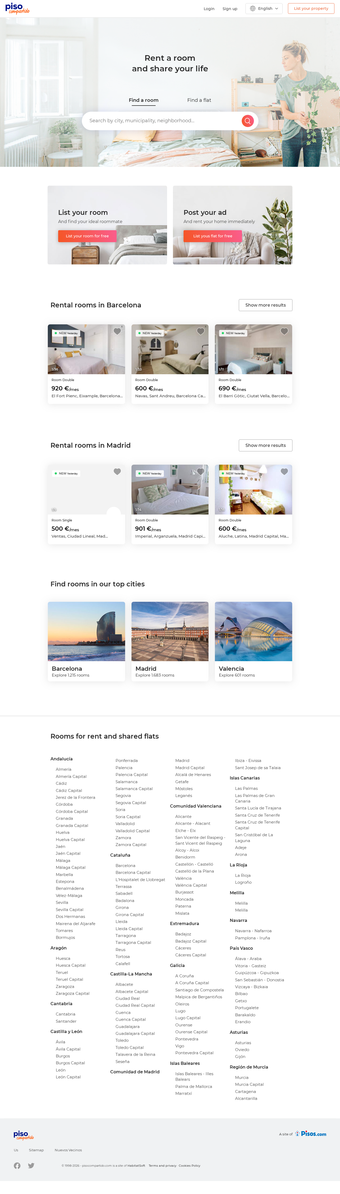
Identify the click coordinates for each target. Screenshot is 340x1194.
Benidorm (185, 857)
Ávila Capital (68, 1049)
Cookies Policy (189, 1165)
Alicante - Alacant (192, 823)
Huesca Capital (71, 965)
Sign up (230, 8)
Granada (64, 818)
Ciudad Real (128, 998)
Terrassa (124, 886)
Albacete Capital (132, 991)
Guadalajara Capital (135, 1033)
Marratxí (183, 1093)
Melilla (241, 903)
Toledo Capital (130, 1047)
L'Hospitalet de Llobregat (140, 879)
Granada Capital (72, 825)
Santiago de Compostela (199, 989)
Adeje (240, 847)
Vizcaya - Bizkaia (251, 986)
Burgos (63, 1055)
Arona (241, 854)
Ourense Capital (191, 1031)
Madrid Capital (190, 767)
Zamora (123, 837)
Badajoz (183, 933)
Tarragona (126, 935)
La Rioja (243, 875)
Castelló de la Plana (194, 871)
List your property (311, 8)
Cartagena (245, 1091)
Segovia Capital (131, 802)
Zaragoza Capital (73, 993)
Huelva (63, 832)
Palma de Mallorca (193, 1086)
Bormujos (65, 937)
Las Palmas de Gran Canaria (255, 798)
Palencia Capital (132, 774)
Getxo (241, 1000)
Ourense (183, 1024)
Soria (120, 809)
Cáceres (183, 948)
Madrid (182, 760)
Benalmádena (70, 888)
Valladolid (125, 823)
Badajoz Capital (190, 941)
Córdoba (64, 804)
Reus (120, 949)
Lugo (180, 1010)
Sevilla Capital (69, 909)
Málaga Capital (71, 867)
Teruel (62, 972)
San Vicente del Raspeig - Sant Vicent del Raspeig (200, 840)
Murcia (242, 1077)
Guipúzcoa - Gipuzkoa (257, 972)
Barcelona (125, 865)
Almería (63, 769)
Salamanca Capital (134, 788)
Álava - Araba (248, 958)
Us (16, 1150)
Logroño (243, 882)
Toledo (122, 1040)
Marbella (64, 874)
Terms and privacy (162, 1165)
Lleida (122, 921)
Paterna (183, 906)
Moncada (184, 899)
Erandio (242, 1021)
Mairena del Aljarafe (75, 923)
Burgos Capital (70, 1062)
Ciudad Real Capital (135, 1005)
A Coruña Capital (192, 982)
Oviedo (242, 1049)
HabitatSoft (136, 1165)
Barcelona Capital (133, 872)
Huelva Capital (70, 839)
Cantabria (65, 1014)
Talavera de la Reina (135, 1054)
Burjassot (184, 892)
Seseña (123, 1061)
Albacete (124, 984)
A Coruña (184, 975)
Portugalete (247, 1007)
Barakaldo (245, 1014)
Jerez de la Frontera (75, 797)
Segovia (123, 795)
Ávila (60, 1041)
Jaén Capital (68, 853)
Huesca (63, 958)
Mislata (182, 913)
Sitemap (36, 1150)
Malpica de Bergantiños (198, 996)
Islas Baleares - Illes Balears (194, 1076)
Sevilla (62, 902)
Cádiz (61, 783)
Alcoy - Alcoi (187, 850)
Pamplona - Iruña (252, 937)
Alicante (183, 816)
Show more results (265, 305)
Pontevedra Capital (194, 1052)
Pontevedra (186, 1039)
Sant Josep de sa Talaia (258, 767)
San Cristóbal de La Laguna (254, 837)
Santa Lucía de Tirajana (258, 807)
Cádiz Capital (69, 790)
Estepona (65, 881)
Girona (122, 907)
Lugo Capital (188, 1017)
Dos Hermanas (70, 916)
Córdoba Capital (72, 811)
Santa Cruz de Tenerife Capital (257, 825)
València (183, 878)
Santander (66, 1021)
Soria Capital (128, 816)
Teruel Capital (69, 979)
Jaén (60, 846)
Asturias (243, 1042)
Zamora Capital (131, 844)
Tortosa (123, 956)
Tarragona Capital (133, 942)
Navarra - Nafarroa (253, 930)
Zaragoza (65, 986)
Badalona (125, 900)
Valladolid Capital (133, 830)
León (61, 1070)
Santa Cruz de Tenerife (257, 815)
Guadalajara (128, 1026)
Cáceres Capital (190, 954)
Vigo (179, 1045)
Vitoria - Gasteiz (250, 965)
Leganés (183, 795)
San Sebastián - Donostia (259, 979)
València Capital (191, 885)
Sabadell (124, 893)
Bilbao (241, 993)
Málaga (63, 860)
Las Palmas (246, 788)
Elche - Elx (185, 830)
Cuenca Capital (131, 1019)
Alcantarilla (246, 1098)
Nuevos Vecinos (68, 1150)
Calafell (123, 963)
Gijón (240, 1056)
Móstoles (184, 788)
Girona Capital (130, 914)
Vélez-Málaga (69, 895)
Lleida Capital (129, 928)
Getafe (182, 781)
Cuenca (123, 1012)
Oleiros (182, 1003)
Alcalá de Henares (193, 774)
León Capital (68, 1076)
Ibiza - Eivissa (248, 760)
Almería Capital (71, 776)
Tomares (64, 930)
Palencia (124, 767)
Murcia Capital (249, 1084)
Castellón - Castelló (194, 864)
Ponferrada (127, 760)
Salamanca (127, 781)
